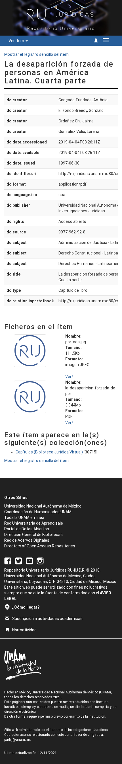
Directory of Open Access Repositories (39, 546)
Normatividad (24, 630)
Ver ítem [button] (17, 40)
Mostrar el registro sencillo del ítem (36, 54)
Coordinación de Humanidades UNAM (37, 512)
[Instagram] (40, 560)
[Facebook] (7, 560)
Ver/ (69, 376)
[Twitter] (18, 560)
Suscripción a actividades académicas (47, 618)
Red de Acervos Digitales (26, 540)
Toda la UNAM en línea (24, 517)
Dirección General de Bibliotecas (33, 534)
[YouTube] (29, 560)
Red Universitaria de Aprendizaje (33, 523)
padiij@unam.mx (17, 740)
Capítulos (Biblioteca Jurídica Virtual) (49, 452)
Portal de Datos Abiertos (26, 529)
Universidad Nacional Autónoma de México (42, 506)
